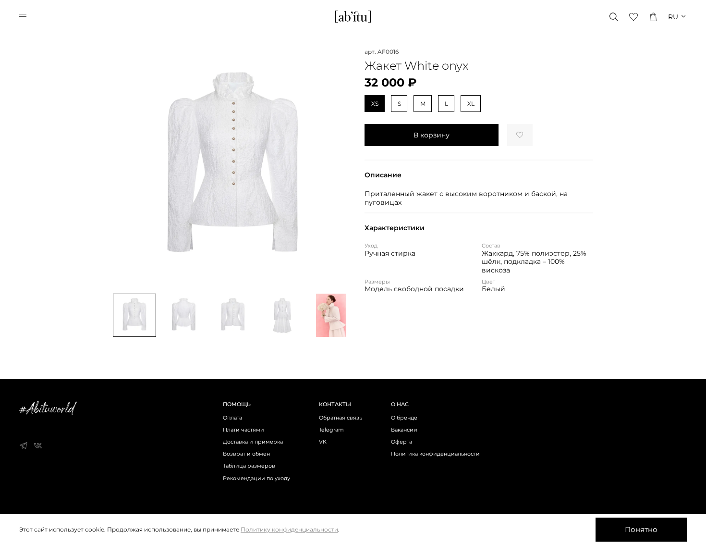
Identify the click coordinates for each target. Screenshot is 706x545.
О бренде (404, 418)
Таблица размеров (249, 466)
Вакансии (404, 430)
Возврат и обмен (246, 454)
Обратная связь (340, 418)
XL (471, 103)
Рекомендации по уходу (256, 478)
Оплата (232, 418)
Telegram (331, 430)
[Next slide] (341, 167)
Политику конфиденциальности (289, 529)
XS (374, 103)
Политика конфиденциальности (435, 454)
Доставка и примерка (253, 442)
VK (323, 442)
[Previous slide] (124, 167)
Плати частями (243, 430)
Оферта (401, 442)
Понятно (641, 529)
